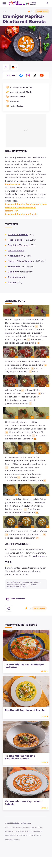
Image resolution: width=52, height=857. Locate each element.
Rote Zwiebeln (16, 250)
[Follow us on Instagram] (28, 75)
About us (26, 827)
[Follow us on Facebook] (21, 75)
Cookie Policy (36, 831)
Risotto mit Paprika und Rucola (21, 214)
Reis (4, 11)
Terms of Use (37, 827)
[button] (37, 556)
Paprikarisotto (12, 184)
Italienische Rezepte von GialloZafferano (22, 3)
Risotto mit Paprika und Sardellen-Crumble (20, 757)
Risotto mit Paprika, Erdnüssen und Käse (26, 204)
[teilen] (6, 67)
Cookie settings (11, 835)
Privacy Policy (24, 831)
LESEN (43, 671)
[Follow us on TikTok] (35, 75)
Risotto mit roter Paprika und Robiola (23, 802)
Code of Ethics (35, 835)
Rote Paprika (15, 240)
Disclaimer (23, 835)
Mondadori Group (12, 839)
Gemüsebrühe (16, 277)
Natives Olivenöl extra (20, 261)
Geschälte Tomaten (18, 245)
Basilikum (13, 271)
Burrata (12, 282)
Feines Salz (14, 266)
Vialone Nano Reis (18, 234)
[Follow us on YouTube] (42, 75)
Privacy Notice (11, 831)
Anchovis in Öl (15, 256)
